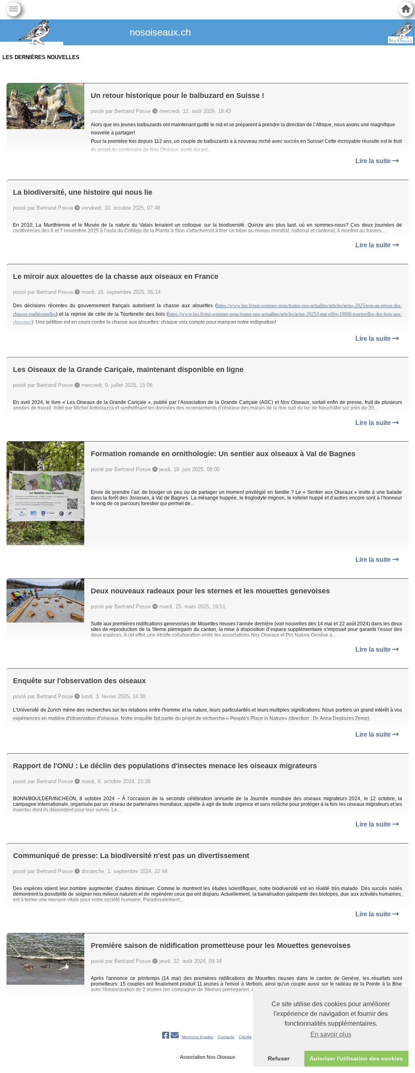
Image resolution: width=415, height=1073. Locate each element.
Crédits (245, 1037)
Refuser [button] (278, 1058)
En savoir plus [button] (330, 1034)
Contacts (226, 1037)
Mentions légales (197, 1037)
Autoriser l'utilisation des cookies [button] (356, 1058)
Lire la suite (373, 160)
